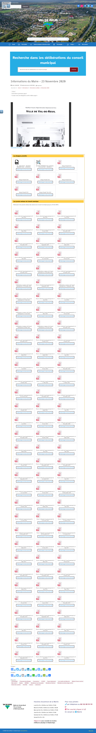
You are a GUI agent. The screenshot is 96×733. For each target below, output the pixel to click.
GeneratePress (23, 730)
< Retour (13, 91)
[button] (58, 44)
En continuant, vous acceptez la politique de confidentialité (17, 8)
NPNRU (27, 683)
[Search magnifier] (67, 39)
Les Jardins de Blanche (64, 681)
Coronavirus (36, 681)
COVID (43, 681)
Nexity (20, 683)
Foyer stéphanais (51, 681)
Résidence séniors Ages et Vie (65, 683)
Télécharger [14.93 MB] (16, 147)
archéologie (14, 681)
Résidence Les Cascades (37, 683)
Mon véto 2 (14, 683)
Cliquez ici (37, 721)
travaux (31, 684)
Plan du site (91, 731)
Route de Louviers (16, 684)
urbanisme (37, 684)
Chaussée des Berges (25, 681)
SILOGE (25, 684)
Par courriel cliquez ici (75, 709)
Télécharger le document (23, 169)
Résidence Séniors (50, 683)
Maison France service (77, 681)
